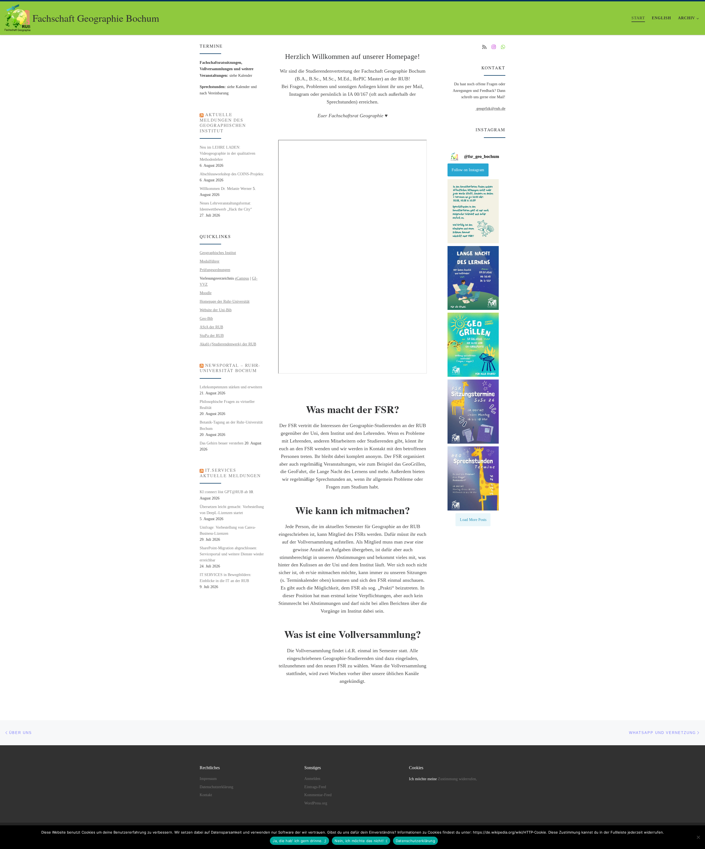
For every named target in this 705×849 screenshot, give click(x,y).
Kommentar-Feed (318, 795)
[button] (473, 211)
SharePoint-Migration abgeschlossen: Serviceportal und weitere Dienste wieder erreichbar (232, 554)
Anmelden (312, 779)
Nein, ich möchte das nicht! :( (361, 841)
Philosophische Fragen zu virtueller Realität (227, 404)
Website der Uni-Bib (216, 310)
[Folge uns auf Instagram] (494, 47)
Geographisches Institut (218, 252)
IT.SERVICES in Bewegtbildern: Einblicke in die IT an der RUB (225, 577)
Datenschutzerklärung (216, 787)
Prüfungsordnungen (215, 269)
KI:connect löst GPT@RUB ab (224, 492)
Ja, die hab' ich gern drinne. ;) (299, 841)
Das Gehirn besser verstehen (221, 443)
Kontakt (206, 795)
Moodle (206, 293)
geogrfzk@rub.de (490, 108)
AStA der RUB (211, 327)
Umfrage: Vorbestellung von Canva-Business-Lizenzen (228, 530)
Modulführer (209, 261)
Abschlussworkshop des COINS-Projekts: (232, 174)
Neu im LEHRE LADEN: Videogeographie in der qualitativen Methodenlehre (227, 153)
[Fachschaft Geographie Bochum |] (17, 16)
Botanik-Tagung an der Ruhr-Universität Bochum (231, 425)
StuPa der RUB (212, 335)
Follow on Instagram (468, 170)
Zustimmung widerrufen (457, 779)
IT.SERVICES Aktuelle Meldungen (230, 472)
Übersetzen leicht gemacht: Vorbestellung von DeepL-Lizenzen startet (232, 509)
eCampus (242, 278)
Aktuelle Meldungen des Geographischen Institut (223, 122)
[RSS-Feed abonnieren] (484, 47)
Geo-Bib (206, 318)
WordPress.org (315, 803)
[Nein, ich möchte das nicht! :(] (698, 837)
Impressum (208, 779)
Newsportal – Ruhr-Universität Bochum (230, 367)
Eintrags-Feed (315, 787)
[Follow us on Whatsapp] (503, 47)
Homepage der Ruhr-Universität (225, 301)
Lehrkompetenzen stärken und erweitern (231, 387)
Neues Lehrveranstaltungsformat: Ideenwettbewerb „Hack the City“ (226, 206)
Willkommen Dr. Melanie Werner (226, 188)
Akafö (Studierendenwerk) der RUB (228, 344)
